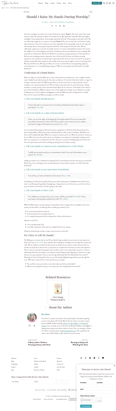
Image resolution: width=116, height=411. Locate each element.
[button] (113, 3)
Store (64, 3)
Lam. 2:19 (63, 124)
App (12, 370)
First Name (15, 382)
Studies (59, 3)
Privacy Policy (37, 399)
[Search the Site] (104, 3)
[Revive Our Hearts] (10, 3)
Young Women (70, 22)
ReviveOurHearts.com (68, 331)
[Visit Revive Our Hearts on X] (98, 358)
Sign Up (62, 382)
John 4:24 (39, 242)
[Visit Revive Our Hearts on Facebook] (85, 358)
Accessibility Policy (61, 399)
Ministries (62, 396)
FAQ (58, 370)
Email (36, 382)
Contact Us (60, 364)
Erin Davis (45, 22)
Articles (7, 8)
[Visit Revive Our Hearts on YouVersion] (103, 358)
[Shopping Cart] (107, 3)
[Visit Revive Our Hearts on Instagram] (81, 358)
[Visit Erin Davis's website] (29, 325)
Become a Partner (39, 370)
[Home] (3, 7)
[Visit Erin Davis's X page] (34, 325)
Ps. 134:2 (64, 199)
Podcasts (40, 3)
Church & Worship (59, 22)
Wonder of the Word (40, 361)
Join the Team (61, 367)
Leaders (52, 3)
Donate (95, 3)
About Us (59, 361)
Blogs (46, 3)
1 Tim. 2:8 (39, 107)
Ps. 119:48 (38, 155)
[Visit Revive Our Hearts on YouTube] (90, 358)
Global (36, 364)
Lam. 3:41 (66, 175)
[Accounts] (110, 3)
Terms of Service (48, 399)
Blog (12, 361)
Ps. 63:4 (76, 196)
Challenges (14, 364)
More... (70, 3)
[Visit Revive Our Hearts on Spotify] (94, 358)
